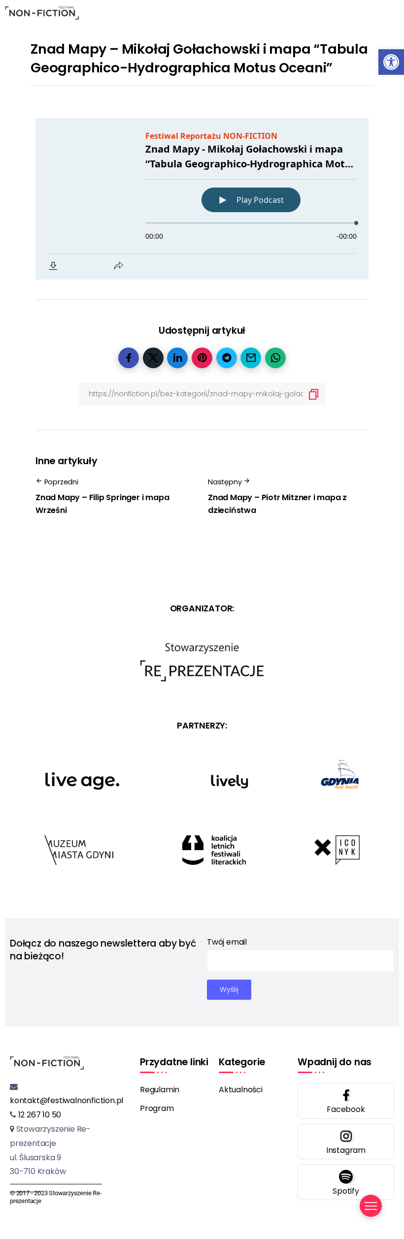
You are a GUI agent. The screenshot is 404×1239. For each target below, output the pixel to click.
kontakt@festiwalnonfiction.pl (66, 1100)
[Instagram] (346, 1141)
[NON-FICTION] (42, 12)
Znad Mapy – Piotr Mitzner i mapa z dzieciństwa (277, 504)
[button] (391, 62)
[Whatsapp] (346, 1182)
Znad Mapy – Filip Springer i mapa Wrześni (102, 504)
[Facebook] (346, 1100)
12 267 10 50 (38, 1114)
